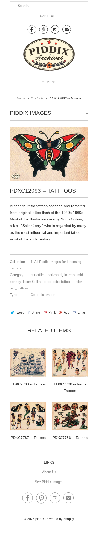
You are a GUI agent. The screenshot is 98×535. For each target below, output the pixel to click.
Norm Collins (32, 282)
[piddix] (49, 55)
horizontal (55, 275)
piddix (39, 519)
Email (82, 312)
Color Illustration (43, 295)
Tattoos (15, 268)
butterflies (38, 275)
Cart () (47, 15)
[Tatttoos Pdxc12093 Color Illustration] (49, 154)
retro (47, 282)
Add (67, 312)
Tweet (19, 312)
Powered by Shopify (59, 519)
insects (69, 275)
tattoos (23, 288)
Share (36, 312)
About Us (49, 472)
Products (37, 98)
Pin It (52, 312)
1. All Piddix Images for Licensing (56, 262)
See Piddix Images (49, 482)
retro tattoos (62, 282)
